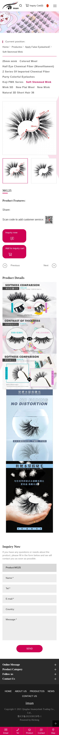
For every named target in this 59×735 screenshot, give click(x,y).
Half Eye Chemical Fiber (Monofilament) (28, 66)
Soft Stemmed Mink (12, 52)
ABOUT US (21, 691)
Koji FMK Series (12, 82)
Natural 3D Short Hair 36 (18, 92)
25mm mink (9, 61)
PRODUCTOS (37, 691)
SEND (29, 649)
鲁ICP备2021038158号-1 (29, 716)
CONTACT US (29, 696)
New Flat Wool (25, 87)
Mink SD (7, 87)
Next (46, 265)
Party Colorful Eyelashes (18, 77)
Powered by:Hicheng (29, 720)
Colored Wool (28, 61)
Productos (17, 47)
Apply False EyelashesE (37, 47)
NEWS (51, 691)
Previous (15, 265)
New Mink (43, 87)
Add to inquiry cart (14, 248)
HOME (8, 691)
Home (5, 47)
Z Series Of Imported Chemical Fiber (26, 71)
